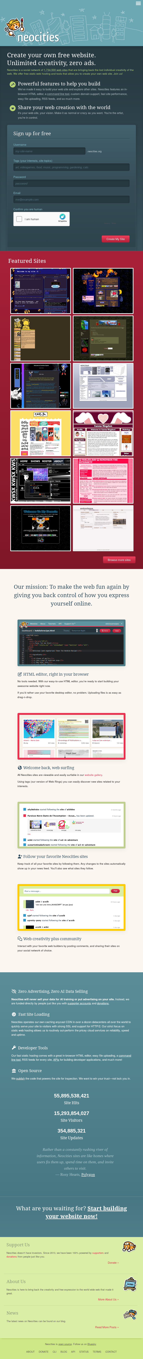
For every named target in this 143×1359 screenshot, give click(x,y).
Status (84, 1351)
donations (103, 1003)
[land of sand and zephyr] (40, 528)
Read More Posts (106, 1327)
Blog (64, 1351)
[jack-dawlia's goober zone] (40, 291)
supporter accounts (79, 1003)
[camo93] (103, 338)
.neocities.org (94, 151)
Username (19, 144)
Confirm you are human (27, 209)
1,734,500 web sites (56, 70)
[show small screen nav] (138, 3)
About (30, 1351)
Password (19, 177)
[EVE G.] (40, 433)
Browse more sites (119, 560)
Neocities (50, 1344)
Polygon (88, 1174)
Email (16, 193)
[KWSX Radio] (40, 481)
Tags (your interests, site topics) (32, 160)
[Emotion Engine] (40, 386)
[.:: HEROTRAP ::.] (103, 386)
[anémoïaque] (103, 528)
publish (20, 1078)
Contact (111, 1351)
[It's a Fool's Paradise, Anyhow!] (103, 291)
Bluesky (92, 1344)
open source (65, 1344)
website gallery (93, 775)
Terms (97, 1351)
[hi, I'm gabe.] (40, 338)
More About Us (107, 1299)
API (73, 1351)
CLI (54, 1351)
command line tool (58, 94)
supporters (98, 1253)
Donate (112, 1262)
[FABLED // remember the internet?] (103, 481)
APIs (56, 1059)
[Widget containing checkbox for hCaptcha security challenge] (65, 219)
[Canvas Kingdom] (103, 433)
